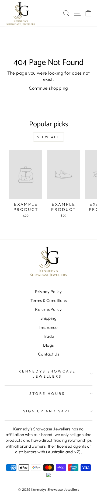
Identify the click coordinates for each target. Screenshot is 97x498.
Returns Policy (48, 309)
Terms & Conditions (48, 300)
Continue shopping (48, 88)
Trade (48, 336)
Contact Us (48, 354)
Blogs (48, 345)
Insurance (48, 327)
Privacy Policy (48, 291)
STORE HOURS (47, 393)
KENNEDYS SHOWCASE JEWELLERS (47, 373)
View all (48, 137)
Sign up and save (47, 411)
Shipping (48, 318)
